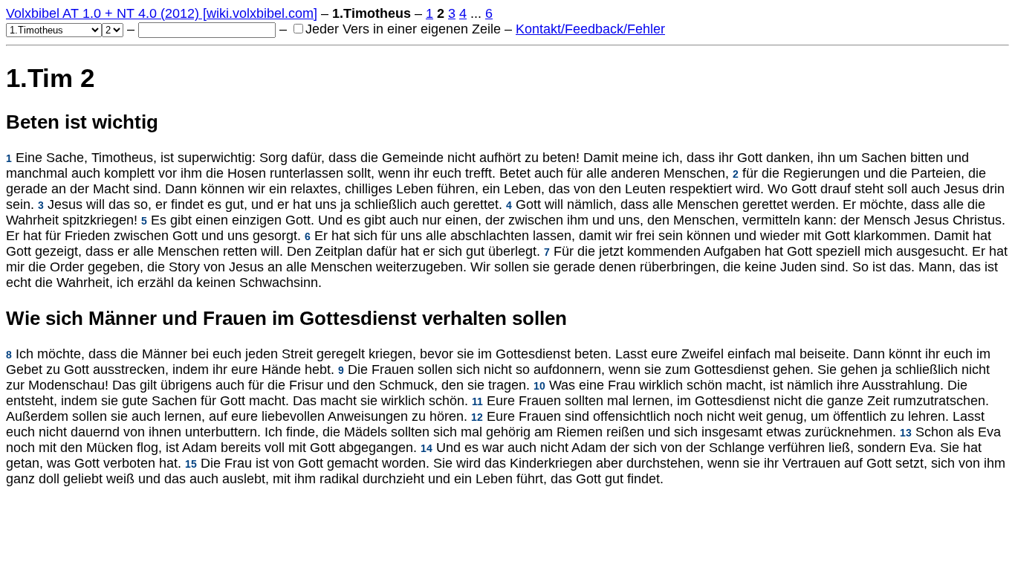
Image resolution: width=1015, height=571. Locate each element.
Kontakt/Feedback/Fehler (590, 29)
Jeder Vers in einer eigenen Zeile (403, 29)
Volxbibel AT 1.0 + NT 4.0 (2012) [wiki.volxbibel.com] (161, 13)
